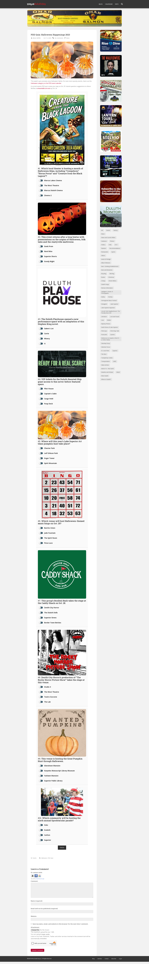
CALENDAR (108, 4)
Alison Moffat (37, 38)
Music (103, 234)
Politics (103, 245)
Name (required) (36, 901)
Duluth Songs (105, 284)
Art (102, 230)
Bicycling (103, 273)
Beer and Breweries (106, 270)
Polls (110, 245)
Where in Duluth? (106, 379)
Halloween (44, 858)
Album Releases (105, 263)
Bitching (112, 273)
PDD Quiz (50, 858)
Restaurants (104, 252)
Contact (106, 958)
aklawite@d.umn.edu (43, 88)
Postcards (104, 334)
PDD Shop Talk (114, 331)
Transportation (105, 361)
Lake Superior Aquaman (108, 307)
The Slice (103, 354)
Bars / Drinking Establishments (109, 266)
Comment (34, 881)
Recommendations (115, 248)
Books (103, 277)
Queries (112, 334)
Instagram (104, 304)
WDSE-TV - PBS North (107, 368)
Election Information (107, 288)
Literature (104, 316)
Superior (115, 350)
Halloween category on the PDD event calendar (46, 83)
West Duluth (104, 376)
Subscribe (113, 958)
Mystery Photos (105, 324)
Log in (120, 958)
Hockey (110, 297)
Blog (93, 958)
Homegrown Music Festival (108, 300)
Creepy (103, 281)
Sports (113, 252)
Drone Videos (112, 281)
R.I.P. (116, 245)
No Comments (59, 38)
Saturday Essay (105, 343)
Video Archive (105, 365)
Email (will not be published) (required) (44, 909)
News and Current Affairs (108, 237)
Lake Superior (114, 304)
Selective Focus (105, 347)
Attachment (35, 927)
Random (103, 248)
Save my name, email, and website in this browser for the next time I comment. (60, 924)
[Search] (121, 4)
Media (109, 320)
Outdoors (104, 241)
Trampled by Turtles (107, 358)
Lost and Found (114, 316)
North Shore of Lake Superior (109, 327)
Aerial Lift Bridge (106, 259)
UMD (114, 361)
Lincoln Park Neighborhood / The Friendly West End (110, 312)
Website (33, 916)
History (116, 230)
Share (67, 38)
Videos (103, 255)
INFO (116, 4)
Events (34, 858)
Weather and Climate (107, 372)
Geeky (103, 297)
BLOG (101, 4)
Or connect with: (36, 872)
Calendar (99, 958)
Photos (112, 241)
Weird (118, 372)
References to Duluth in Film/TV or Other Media (110, 339)
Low (102, 320)
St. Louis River (105, 350)
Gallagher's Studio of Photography (107, 292)
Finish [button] (62, 848)
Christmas (111, 277)
